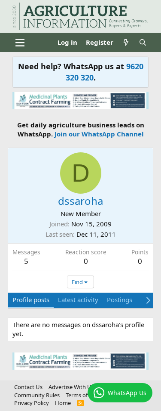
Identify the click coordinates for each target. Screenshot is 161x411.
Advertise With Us (71, 387)
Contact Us (28, 387)
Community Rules (37, 395)
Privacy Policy (31, 403)
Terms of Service (86, 395)
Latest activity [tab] (78, 299)
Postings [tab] (119, 299)
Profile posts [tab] (30, 299)
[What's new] (126, 42)
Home (63, 403)
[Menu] (20, 42)
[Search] (142, 42)
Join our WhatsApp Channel (99, 134)
